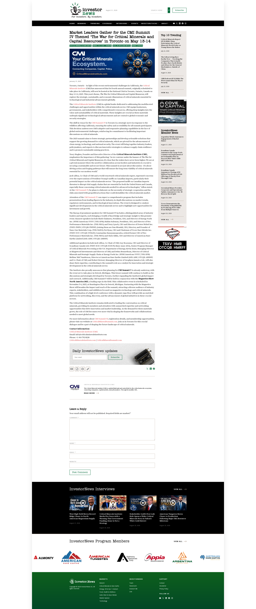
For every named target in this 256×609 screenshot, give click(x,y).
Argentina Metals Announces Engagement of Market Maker (172, 139)
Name (73, 443)
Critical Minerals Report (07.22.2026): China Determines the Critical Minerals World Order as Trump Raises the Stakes (171, 43)
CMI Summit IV (98, 123)
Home (72, 23)
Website (73, 461)
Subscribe (179, 10)
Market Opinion (137, 46)
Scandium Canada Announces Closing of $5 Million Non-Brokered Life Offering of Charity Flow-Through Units (171, 174)
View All (165, 93)
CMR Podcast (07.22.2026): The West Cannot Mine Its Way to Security (172, 81)
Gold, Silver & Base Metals (122, 46)
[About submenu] (168, 23)
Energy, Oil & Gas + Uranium (102, 46)
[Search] (169, 10)
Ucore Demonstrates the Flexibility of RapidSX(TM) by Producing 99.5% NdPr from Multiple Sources (171, 207)
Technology (103, 601)
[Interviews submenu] (128, 23)
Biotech (102, 583)
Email (73, 452)
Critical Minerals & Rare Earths (80, 46)
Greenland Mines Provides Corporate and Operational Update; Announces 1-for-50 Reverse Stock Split (171, 191)
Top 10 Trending (171, 35)
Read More (89, 393)
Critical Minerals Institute (84, 104)
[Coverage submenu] (112, 23)
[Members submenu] (87, 23)
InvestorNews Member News (169, 131)
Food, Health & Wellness (108, 592)
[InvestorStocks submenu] (158, 23)
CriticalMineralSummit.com (104, 322)
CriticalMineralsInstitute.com (83, 340)
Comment (74, 418)
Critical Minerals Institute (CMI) (84, 332)
